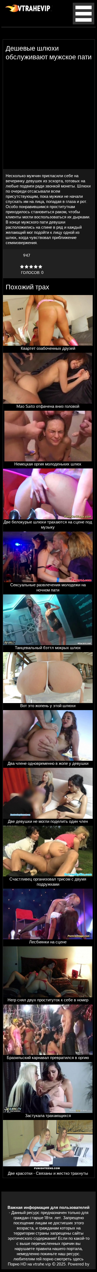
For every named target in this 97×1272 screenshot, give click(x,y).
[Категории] (83, 22)
